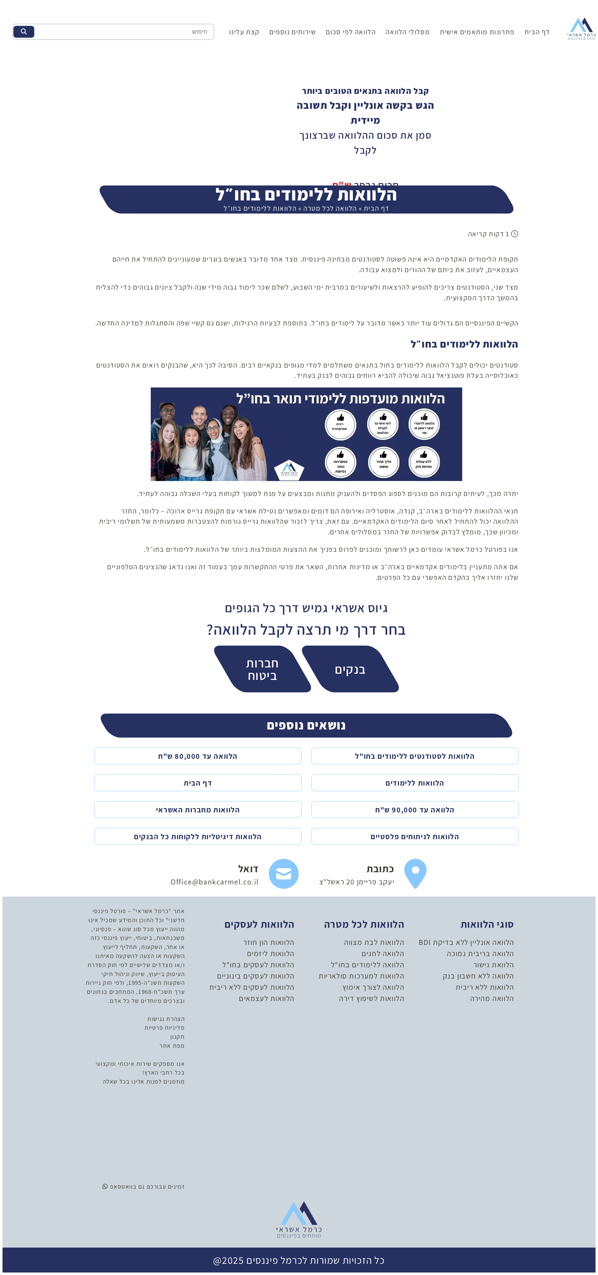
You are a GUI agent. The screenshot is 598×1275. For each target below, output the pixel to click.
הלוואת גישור (493, 964)
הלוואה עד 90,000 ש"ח (415, 810)
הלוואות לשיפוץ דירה (371, 998)
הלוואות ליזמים (271, 953)
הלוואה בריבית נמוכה (480, 953)
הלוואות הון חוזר (269, 942)
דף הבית (537, 31)
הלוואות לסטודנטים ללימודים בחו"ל (415, 756)
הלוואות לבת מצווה (374, 942)
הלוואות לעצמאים (267, 998)
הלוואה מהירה (492, 998)
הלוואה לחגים (383, 953)
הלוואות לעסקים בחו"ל (258, 964)
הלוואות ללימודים (415, 783)
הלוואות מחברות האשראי (198, 810)
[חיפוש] (24, 32)
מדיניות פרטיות (165, 1027)
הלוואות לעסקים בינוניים (256, 976)
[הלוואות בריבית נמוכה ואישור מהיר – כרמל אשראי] (581, 28)
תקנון (177, 1036)
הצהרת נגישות (166, 1019)
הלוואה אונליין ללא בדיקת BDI (466, 942)
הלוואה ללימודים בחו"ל (368, 964)
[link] (373, 874)
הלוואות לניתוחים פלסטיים (415, 836)
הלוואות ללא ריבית (485, 987)
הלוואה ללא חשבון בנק (478, 976)
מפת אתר (172, 1046)
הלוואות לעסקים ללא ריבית (252, 987)
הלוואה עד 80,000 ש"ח (198, 756)
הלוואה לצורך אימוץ (374, 987)
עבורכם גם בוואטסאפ (137, 1186)
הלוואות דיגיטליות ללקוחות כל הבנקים (198, 836)
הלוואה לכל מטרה (330, 208)
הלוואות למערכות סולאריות (361, 976)
